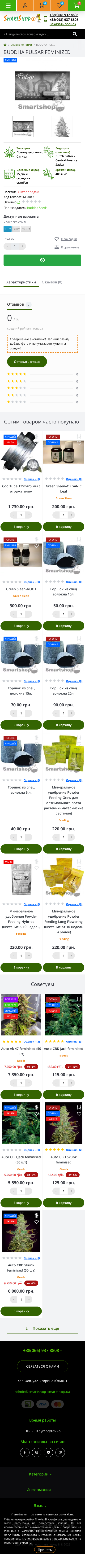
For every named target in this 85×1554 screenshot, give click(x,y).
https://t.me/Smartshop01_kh (48, 1452)
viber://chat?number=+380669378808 (60, 1452)
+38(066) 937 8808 (64, 15)
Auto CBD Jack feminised (63, 1048)
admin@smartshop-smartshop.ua (42, 1391)
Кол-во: (9, 238)
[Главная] (5, 44)
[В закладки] (36, 443)
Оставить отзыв (27, 361)
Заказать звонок (63, 24)
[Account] (25, 5)
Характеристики (21, 282)
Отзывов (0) (52, 282)
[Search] (74, 34)
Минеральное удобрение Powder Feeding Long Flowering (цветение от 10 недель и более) (63, 921)
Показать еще (46, 1328)
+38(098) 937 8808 (64, 19)
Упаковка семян (15, 222)
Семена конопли (21, 44)
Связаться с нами (42, 1366)
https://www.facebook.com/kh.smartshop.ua (25, 1452)
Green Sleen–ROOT (21, 589)
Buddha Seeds (37, 208)
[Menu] (8, 5)
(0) (18, 202)
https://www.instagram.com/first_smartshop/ (36, 1452)
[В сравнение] (36, 436)
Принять (45, 1549)
